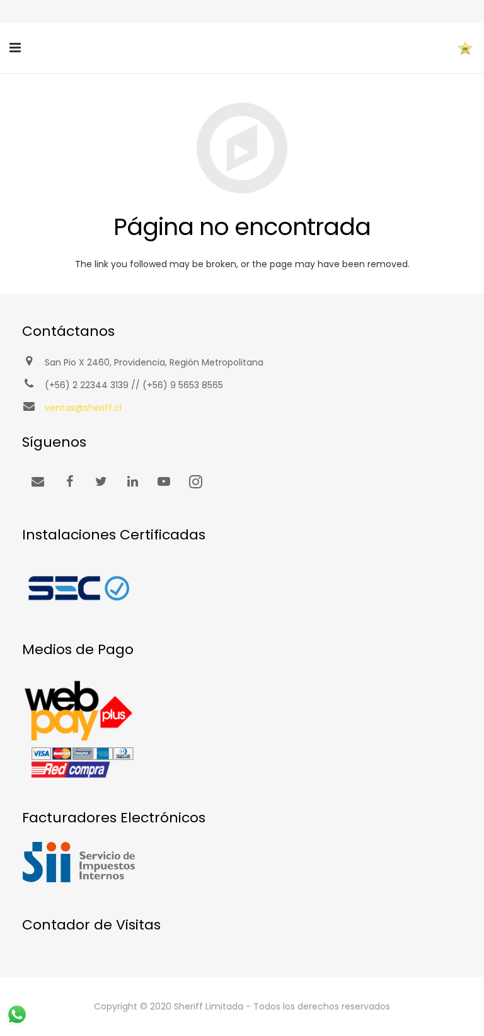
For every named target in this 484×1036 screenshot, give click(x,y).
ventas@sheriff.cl (83, 407)
